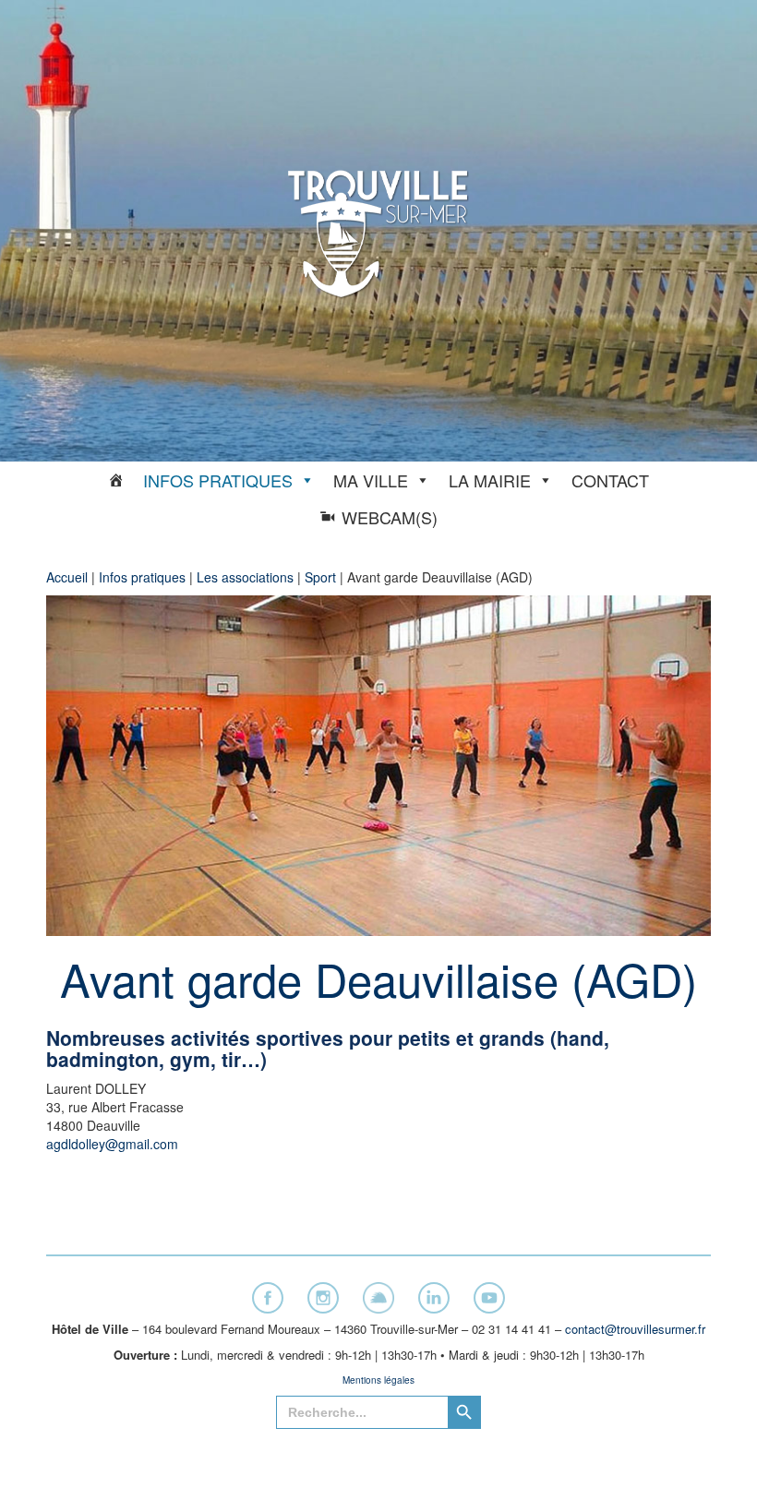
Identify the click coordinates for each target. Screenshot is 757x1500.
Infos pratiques (218, 480)
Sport (320, 577)
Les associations (245, 577)
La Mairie (490, 480)
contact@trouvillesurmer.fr (635, 1329)
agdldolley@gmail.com (112, 1143)
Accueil (67, 577)
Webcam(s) (390, 517)
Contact (610, 480)
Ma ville (370, 480)
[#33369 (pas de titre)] (116, 480)
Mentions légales (378, 1380)
